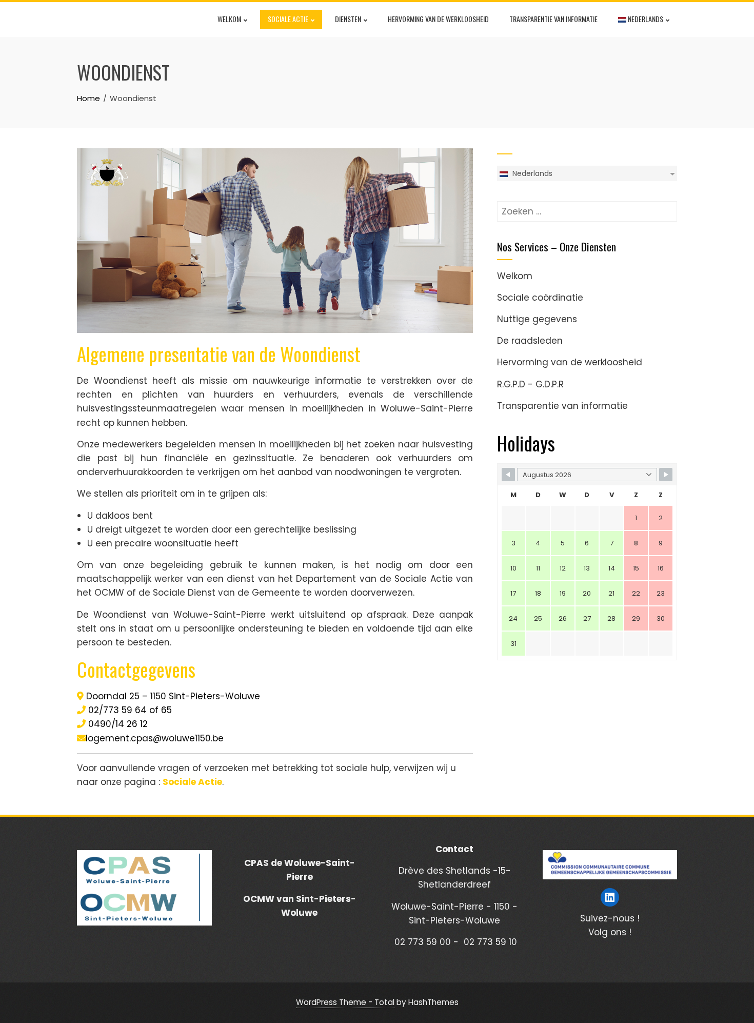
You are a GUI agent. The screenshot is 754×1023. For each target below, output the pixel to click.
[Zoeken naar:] (587, 208)
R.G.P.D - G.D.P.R (530, 384)
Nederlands (644, 18)
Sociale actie (288, 18)
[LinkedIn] (610, 897)
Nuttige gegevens (537, 319)
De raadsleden (530, 341)
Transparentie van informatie (553, 18)
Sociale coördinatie (540, 297)
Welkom (229, 18)
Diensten (348, 18)
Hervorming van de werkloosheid (438, 18)
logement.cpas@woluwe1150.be (155, 738)
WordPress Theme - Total (345, 1002)
